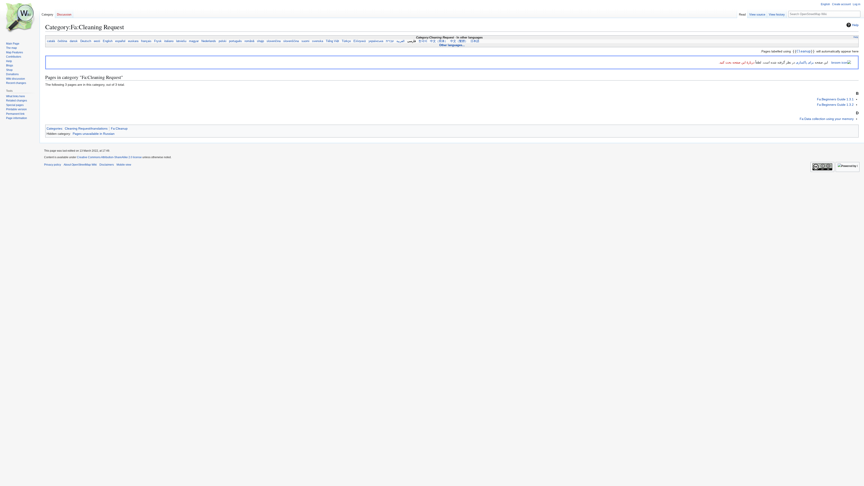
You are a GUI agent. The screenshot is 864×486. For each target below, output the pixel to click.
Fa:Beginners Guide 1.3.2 (835, 104)
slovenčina (273, 41)
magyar (194, 41)
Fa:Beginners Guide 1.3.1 (835, 99)
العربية (400, 41)
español (120, 41)
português (235, 41)
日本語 (475, 41)
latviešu (181, 41)
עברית (390, 41)
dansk (74, 41)
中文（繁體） (459, 41)
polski (222, 41)
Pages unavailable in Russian (94, 133)
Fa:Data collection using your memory (827, 119)
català (51, 41)
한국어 (423, 41)
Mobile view (124, 164)
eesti (97, 41)
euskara (133, 41)
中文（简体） (438, 41)
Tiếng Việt (332, 41)
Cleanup (803, 51)
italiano (168, 41)
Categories (54, 128)
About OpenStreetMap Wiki (80, 164)
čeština (62, 41)
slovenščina (291, 41)
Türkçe (346, 41)
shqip (260, 41)
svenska (317, 41)
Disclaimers (106, 164)
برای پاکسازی (805, 62)
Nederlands (208, 41)
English (107, 41)
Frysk (157, 41)
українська (376, 41)
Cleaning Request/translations (86, 128)
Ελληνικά (360, 41)
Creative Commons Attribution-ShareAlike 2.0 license (109, 157)
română (249, 41)
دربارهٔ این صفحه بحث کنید (737, 62)
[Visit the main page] (20, 18)
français (146, 41)
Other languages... (452, 45)
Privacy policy (52, 164)
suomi (305, 41)
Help (855, 25)
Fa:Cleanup (119, 128)
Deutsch (85, 41)
